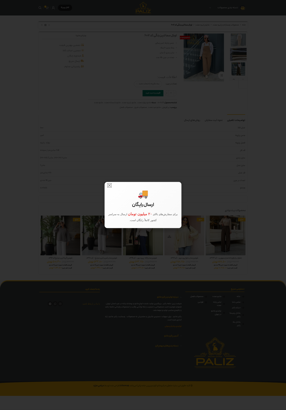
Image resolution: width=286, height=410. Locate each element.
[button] (109, 185)
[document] (143, 205)
